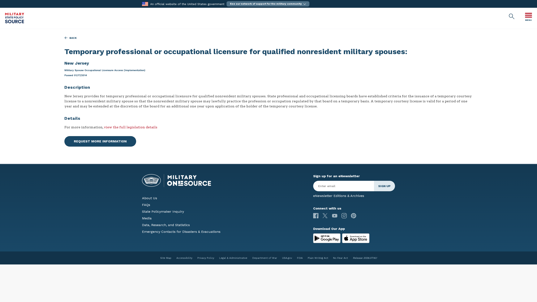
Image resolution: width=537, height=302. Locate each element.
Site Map (165, 257)
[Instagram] (344, 215)
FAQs (146, 205)
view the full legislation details (130, 127)
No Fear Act (340, 257)
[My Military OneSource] (326, 238)
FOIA (300, 257)
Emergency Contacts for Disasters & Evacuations (181, 232)
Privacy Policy (205, 257)
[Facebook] (315, 215)
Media (147, 218)
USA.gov (287, 257)
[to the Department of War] (145, 4)
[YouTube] (334, 215)
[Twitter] (325, 215)
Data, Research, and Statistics (166, 225)
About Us (149, 198)
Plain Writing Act (318, 257)
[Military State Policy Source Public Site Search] (512, 16)
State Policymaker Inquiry (163, 211)
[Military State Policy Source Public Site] (14, 22)
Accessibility (184, 257)
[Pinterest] (353, 215)
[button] (268, 4)
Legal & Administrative (233, 257)
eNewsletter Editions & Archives (338, 196)
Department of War (264, 257)
